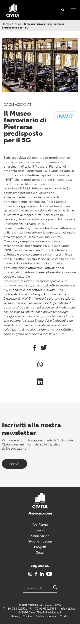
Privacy (15, 616)
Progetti (40, 547)
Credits (64, 616)
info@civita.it (68, 608)
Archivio (17, 24)
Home (5, 24)
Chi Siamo (40, 525)
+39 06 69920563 (44, 608)
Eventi (40, 530)
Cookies (28, 616)
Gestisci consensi (46, 616)
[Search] (55, 587)
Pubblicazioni (40, 536)
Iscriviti (14, 464)
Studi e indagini (40, 541)
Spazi (40, 552)
